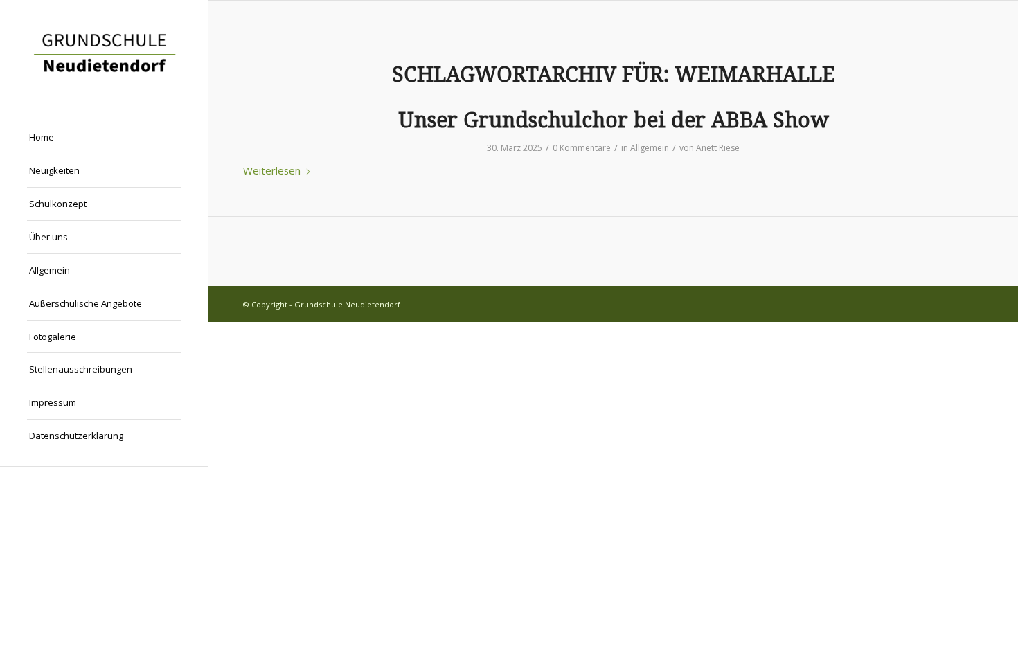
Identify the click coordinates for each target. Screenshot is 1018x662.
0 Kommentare (582, 148)
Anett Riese (718, 148)
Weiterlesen (272, 170)
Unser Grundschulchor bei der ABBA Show (613, 120)
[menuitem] (104, 137)
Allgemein (649, 148)
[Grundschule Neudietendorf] (104, 53)
